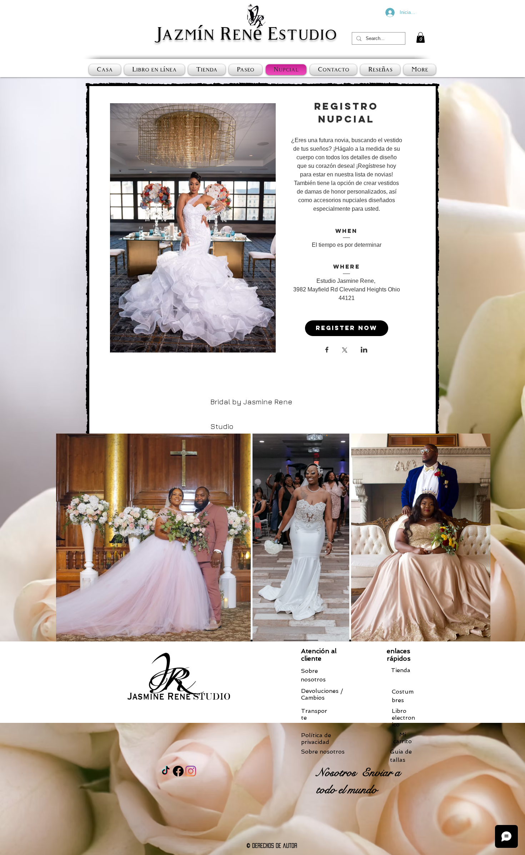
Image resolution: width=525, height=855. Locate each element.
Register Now (347, 328)
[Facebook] (178, 771)
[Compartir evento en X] (344, 351)
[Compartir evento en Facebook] (327, 350)
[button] (420, 37)
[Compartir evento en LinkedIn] (364, 350)
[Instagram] (190, 771)
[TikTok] (165, 771)
